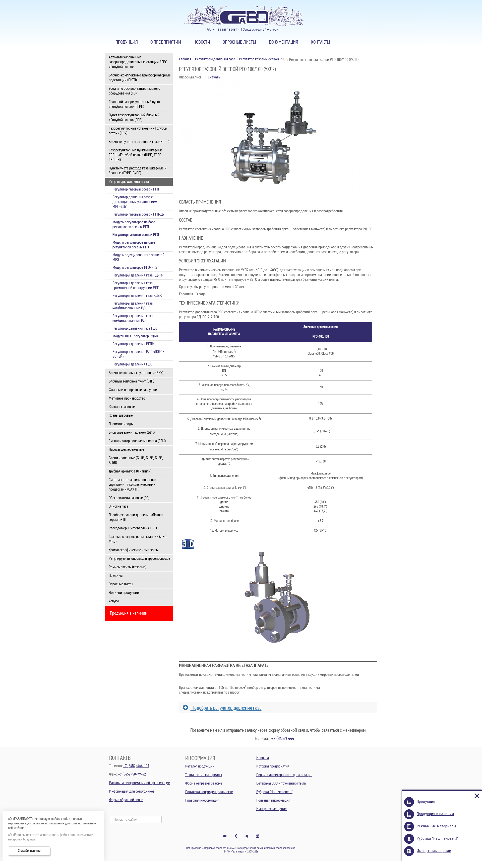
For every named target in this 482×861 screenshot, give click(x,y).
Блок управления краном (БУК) (132, 433)
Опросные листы (239, 42)
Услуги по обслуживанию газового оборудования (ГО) (134, 91)
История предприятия (272, 766)
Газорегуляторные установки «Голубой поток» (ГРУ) (138, 131)
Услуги (114, 601)
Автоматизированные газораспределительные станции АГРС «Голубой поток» (138, 62)
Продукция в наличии (128, 613)
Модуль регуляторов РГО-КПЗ (134, 268)
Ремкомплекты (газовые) (127, 567)
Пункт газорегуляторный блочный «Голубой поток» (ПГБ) (134, 117)
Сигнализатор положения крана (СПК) (137, 441)
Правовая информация (202, 801)
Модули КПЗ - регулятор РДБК (135, 336)
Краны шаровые (121, 416)
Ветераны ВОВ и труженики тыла (281, 784)
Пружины (116, 576)
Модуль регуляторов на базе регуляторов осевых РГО (133, 245)
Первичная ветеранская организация (284, 775)
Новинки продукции (124, 593)
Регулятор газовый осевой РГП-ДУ (138, 215)
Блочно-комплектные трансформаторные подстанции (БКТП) (140, 77)
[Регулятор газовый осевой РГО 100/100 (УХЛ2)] (275, 196)
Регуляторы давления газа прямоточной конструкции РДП (135, 285)
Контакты (320, 42)
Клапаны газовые (122, 407)
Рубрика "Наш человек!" (274, 792)
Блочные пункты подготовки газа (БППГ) (139, 142)
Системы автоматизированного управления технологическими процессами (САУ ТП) (132, 485)
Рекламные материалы (436, 826)
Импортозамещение (271, 809)
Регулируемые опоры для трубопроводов (139, 559)
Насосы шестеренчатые (126, 450)
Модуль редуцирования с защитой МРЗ (138, 257)
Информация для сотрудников (132, 792)
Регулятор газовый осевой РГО (135, 235)
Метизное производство (127, 399)
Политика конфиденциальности (209, 792)
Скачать (214, 77)
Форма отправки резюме (203, 784)
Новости (202, 42)
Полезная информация (273, 801)
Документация (283, 42)
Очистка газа (118, 507)
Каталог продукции (199, 766)
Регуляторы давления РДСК (133, 364)
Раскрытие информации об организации (139, 783)
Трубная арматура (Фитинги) (130, 471)
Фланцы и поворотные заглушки (133, 390)
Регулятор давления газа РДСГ (135, 329)
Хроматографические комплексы (133, 550)
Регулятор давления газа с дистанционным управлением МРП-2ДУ (134, 202)
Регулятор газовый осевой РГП (135, 189)
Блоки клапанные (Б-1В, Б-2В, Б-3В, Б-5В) (136, 460)
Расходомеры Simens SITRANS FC (133, 528)
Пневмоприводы (121, 424)
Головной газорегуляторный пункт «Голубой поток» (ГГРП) (134, 104)
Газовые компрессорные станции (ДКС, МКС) (138, 539)
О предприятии (165, 42)
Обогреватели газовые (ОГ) (129, 498)
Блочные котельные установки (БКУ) (136, 373)
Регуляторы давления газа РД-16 (137, 275)
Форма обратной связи (126, 800)
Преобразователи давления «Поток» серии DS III (136, 517)
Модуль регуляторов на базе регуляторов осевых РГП (133, 224)
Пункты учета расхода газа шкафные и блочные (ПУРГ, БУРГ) (137, 170)
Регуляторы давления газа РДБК (137, 296)
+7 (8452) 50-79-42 (132, 775)
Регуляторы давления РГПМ (133, 344)
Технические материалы (203, 775)
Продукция (126, 42)
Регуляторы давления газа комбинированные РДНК (132, 306)
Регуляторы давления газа (129, 182)
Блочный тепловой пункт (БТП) (131, 381)
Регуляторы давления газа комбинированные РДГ (132, 318)
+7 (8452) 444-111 (286, 738)
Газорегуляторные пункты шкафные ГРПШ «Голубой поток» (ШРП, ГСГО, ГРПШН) (136, 155)
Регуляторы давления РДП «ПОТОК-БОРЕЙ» (139, 354)
